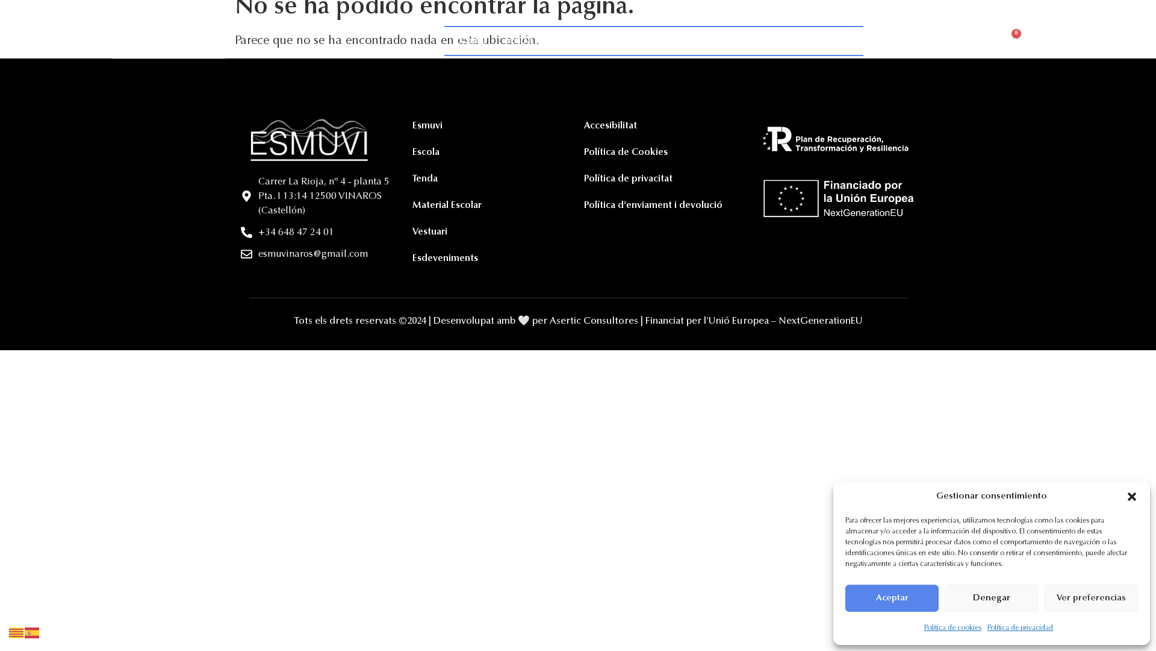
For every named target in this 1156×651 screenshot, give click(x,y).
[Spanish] (32, 633)
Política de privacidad (1020, 628)
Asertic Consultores (594, 321)
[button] (1132, 497)
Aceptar (892, 598)
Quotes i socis (583, 41)
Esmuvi (469, 41)
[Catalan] (17, 633)
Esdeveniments (819, 41)
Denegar (991, 598)
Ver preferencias (1091, 598)
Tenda (518, 41)
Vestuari (747, 41)
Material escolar (672, 41)
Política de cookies (952, 628)
